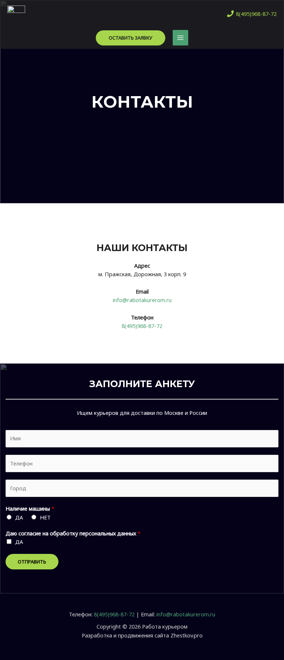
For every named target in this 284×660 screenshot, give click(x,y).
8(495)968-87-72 (142, 325)
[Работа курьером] (16, 13)
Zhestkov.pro (186, 635)
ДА (19, 517)
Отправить (32, 561)
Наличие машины (30, 508)
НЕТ (45, 517)
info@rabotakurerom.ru (142, 300)
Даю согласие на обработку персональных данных (73, 533)
